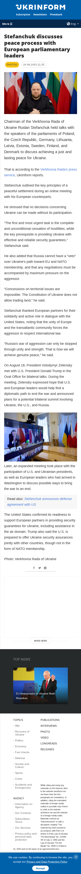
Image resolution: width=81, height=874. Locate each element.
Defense (20, 758)
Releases (47, 749)
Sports (19, 772)
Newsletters (40, 14)
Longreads (48, 743)
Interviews (48, 725)
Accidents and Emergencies (23, 786)
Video (44, 737)
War (17, 725)
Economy (20, 746)
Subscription (23, 14)
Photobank (56, 14)
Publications (50, 719)
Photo (45, 731)
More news (40, 641)
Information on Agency (23, 805)
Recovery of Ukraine (22, 733)
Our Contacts (23, 812)
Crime (18, 778)
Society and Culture (22, 765)
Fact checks (22, 752)
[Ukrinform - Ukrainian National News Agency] (40, 7)
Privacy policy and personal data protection (26, 836)
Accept (40, 868)
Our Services (23, 827)
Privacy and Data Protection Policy (47, 861)
